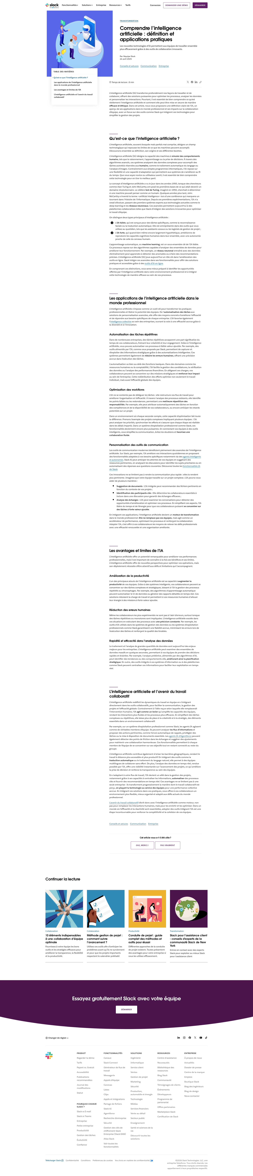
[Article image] (189, 909)
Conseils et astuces (129, 66)
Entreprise (164, 66)
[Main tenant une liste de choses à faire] (106, 909)
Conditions (86, 1160)
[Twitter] (188, 82)
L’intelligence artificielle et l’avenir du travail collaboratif (73, 95)
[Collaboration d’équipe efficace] (64, 909)
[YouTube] (201, 1038)
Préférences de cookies (103, 1160)
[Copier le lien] (200, 82)
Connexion (155, 5)
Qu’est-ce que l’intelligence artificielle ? (71, 77)
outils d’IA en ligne (154, 263)
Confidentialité (72, 1160)
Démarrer (200, 5)
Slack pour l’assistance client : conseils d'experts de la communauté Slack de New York (188, 940)
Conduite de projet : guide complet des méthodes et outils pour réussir (145, 939)
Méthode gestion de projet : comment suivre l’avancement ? (105, 939)
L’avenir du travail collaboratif (123, 802)
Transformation (129, 21)
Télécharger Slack (53, 1160)
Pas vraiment (167, 845)
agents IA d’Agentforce (180, 736)
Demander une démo (176, 5)
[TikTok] (206, 1038)
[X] (195, 1038)
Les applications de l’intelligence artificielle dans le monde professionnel (73, 83)
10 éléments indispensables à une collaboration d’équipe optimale (64, 939)
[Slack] (52, 5)
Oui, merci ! (142, 845)
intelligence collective (121, 321)
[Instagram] (184, 1038)
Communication (149, 66)
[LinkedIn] (196, 82)
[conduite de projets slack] (147, 909)
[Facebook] (192, 82)
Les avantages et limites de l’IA (67, 90)
